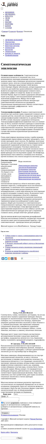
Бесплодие (9, 49)
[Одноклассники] (9, 258)
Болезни (20, 31)
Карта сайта (5, 432)
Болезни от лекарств (12, 53)
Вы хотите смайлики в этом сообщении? (22, 403)
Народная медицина (12, 44)
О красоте (12, 31)
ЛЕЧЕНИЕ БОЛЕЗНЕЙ (13, 40)
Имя (23, 311)
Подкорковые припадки (27, 169)
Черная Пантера (36, 419)
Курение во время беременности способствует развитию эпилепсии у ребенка (22, 252)
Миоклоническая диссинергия (29, 179)
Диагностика (10, 42)
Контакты (14, 432)
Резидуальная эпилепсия (27, 171)
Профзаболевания (11, 55)
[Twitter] (6, 258)
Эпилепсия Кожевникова (27, 167)
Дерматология (10, 51)
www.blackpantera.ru (37, 429)
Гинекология (9, 48)
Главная (5, 31)
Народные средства (12, 46)
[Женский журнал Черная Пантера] (9, 6)
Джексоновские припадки (28, 165)
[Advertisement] (23, 286)
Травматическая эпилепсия (28, 173)
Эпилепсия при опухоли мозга (29, 175)
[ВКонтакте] (3, 258)
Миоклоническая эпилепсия (28, 177)
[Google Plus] (15, 258)
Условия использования (9, 415)
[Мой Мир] (12, 258)
